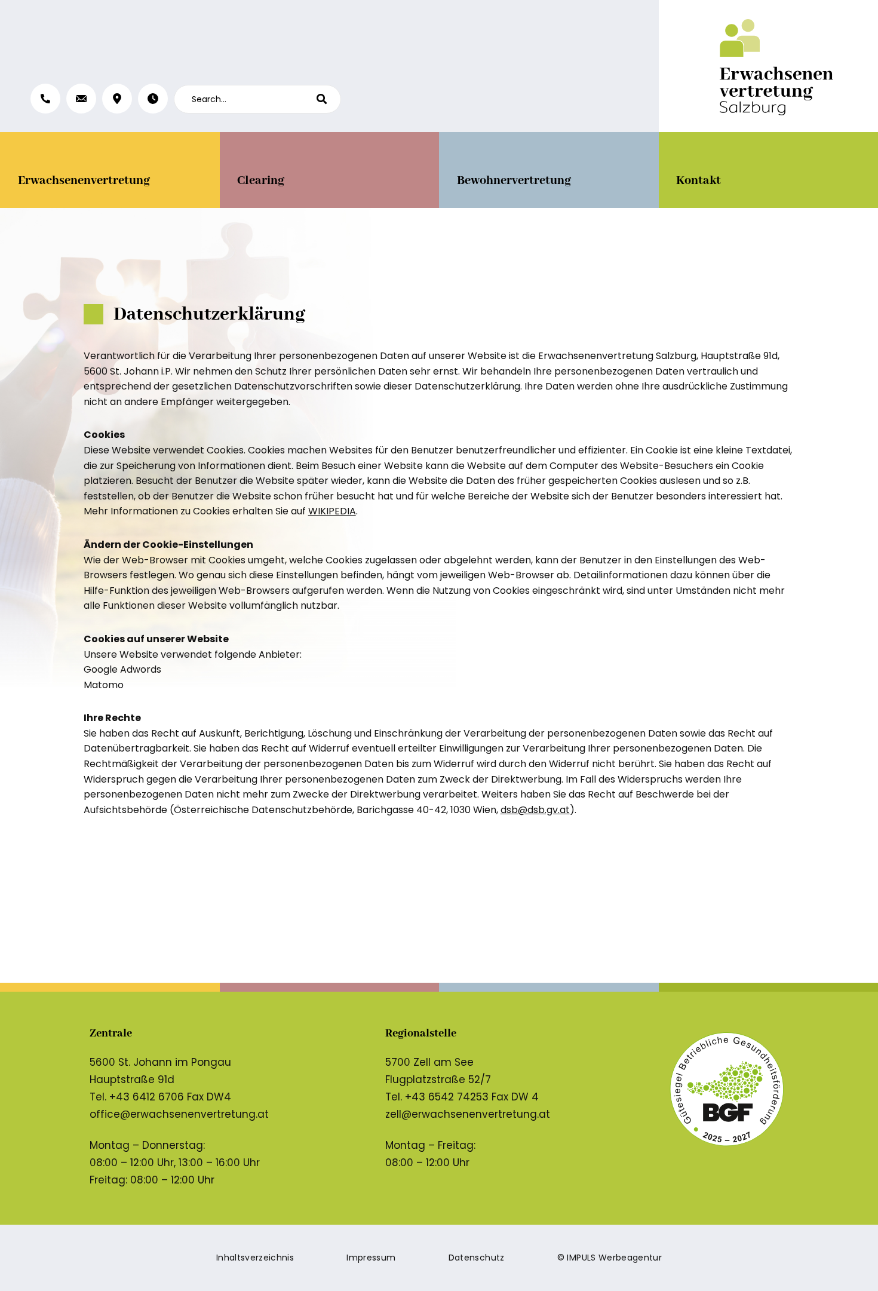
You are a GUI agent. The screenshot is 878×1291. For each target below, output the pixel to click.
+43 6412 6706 (146, 1097)
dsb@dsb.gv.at (535, 810)
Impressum (370, 1258)
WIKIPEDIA (332, 511)
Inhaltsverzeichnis (255, 1258)
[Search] (328, 99)
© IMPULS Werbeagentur (609, 1258)
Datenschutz (477, 1258)
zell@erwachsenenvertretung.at (467, 1114)
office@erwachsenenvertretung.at (179, 1114)
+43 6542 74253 (447, 1097)
